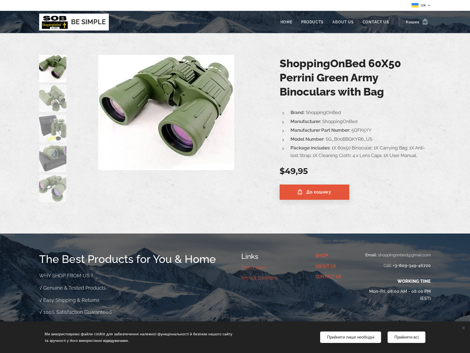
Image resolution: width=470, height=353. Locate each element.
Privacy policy (254, 267)
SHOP (322, 255)
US (333, 266)
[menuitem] (288, 22)
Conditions (268, 277)
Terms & (249, 277)
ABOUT (323, 266)
